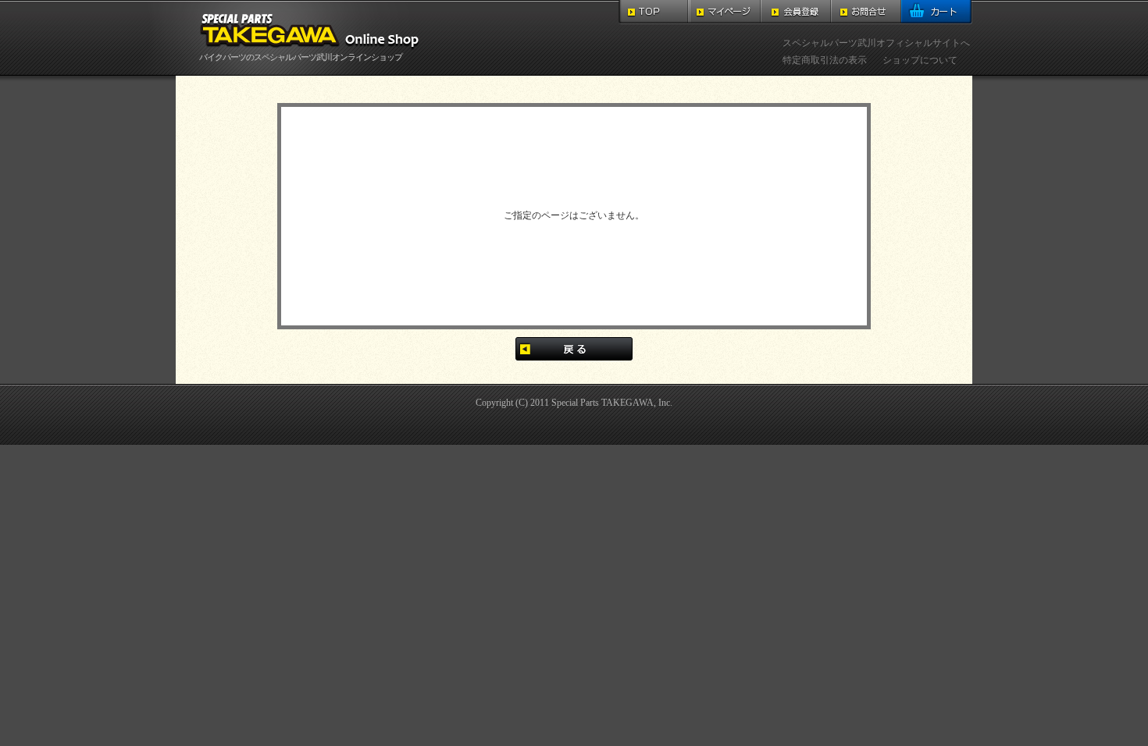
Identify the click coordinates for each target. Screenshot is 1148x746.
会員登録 (796, 12)
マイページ (725, 12)
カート (936, 12)
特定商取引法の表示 (825, 60)
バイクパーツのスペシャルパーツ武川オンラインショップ (300, 57)
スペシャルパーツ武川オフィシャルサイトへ (876, 42)
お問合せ (866, 12)
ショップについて (919, 60)
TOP (654, 12)
